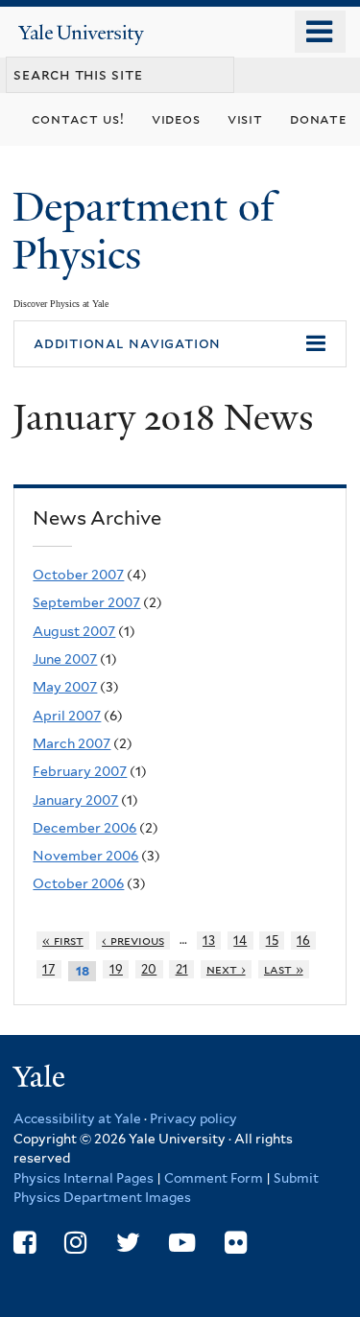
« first (63, 940)
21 (182, 969)
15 (272, 940)
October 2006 (78, 883)
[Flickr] (236, 1243)
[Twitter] (128, 1243)
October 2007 (78, 574)
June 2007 (65, 659)
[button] (180, 344)
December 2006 (84, 827)
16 (303, 940)
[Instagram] (75, 1243)
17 (48, 969)
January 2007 (75, 800)
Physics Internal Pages (83, 1178)
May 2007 (65, 686)
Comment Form (213, 1178)
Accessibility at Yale (77, 1118)
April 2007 (67, 715)
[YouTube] (182, 1243)
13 (209, 940)
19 (116, 969)
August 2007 (74, 631)
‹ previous (133, 940)
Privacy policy (193, 1118)
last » (283, 969)
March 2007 (71, 743)
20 (148, 969)
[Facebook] (24, 1243)
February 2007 (80, 771)
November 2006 (85, 855)
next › (226, 969)
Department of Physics (143, 230)
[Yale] (41, 1079)
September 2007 (86, 602)
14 (240, 940)
